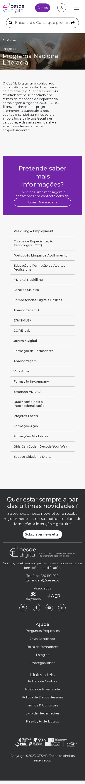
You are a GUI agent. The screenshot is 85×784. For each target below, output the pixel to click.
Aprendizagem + (26, 310)
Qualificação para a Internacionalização (29, 404)
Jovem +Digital (25, 341)
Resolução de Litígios (42, 721)
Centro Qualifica (26, 290)
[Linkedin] (62, 607)
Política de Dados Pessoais (42, 697)
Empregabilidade (42, 663)
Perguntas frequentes (43, 631)
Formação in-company (31, 381)
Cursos (42, 8)
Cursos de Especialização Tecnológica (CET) (33, 243)
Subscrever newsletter (42, 534)
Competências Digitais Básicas (38, 300)
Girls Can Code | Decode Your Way (40, 446)
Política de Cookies (42, 681)
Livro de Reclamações (43, 713)
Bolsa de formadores (43, 647)
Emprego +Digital (27, 392)
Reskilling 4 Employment (33, 231)
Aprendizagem (25, 361)
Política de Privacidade (42, 689)
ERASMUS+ (23, 320)
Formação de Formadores (34, 351)
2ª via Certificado (42, 639)
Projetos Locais (26, 416)
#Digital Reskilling (28, 280)
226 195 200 (50, 576)
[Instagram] (23, 607)
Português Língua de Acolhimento (41, 255)
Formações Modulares (31, 436)
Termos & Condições (42, 705)
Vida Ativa (21, 371)
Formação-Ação (26, 426)
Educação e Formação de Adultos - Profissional (41, 267)
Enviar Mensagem (42, 202)
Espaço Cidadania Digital (33, 457)
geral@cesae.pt (47, 580)
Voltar (11, 40)
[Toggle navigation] (76, 8)
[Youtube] (49, 607)
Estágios (42, 655)
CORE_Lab (22, 331)
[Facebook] (36, 607)
